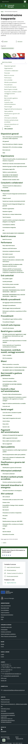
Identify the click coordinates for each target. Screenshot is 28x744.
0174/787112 (8, 669)
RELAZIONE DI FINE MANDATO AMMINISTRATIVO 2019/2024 (10, 176)
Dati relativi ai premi (8, 254)
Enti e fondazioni (5, 610)
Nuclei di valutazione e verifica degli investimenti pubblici (15, 451)
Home (2, 11)
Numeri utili (3, 680)
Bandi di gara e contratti (11, 331)
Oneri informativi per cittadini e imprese (13, 144)
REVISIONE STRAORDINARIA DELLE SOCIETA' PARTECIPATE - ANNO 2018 (14, 295)
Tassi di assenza (7, 217)
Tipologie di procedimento (9, 305)
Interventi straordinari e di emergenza (12, 486)
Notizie (2, 644)
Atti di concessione (7, 358)
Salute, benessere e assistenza (8, 634)
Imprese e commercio (6, 632)
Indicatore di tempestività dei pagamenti (13, 435)
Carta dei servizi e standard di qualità (12, 412)
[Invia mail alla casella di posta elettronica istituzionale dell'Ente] (13, 673)
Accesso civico (6, 502)
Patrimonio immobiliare (8, 378)
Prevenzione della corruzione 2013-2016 (13, 499)
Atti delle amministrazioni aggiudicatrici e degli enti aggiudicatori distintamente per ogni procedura (14, 336)
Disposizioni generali (10, 134)
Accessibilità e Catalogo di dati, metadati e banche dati (13, 506)
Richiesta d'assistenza (6, 722)
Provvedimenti (7, 316)
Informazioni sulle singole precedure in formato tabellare (14, 341)
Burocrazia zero (6, 150)
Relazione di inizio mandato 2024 (11, 179)
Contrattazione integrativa (9, 227)
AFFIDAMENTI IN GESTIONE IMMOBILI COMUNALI (12, 385)
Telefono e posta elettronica (10, 172)
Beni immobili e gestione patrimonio (11, 374)
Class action (6, 424)
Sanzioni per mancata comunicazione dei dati (14, 163)
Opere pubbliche (8, 447)
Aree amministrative (6, 605)
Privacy (4, 518)
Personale (5, 191)
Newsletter (3, 731)
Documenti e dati (5, 608)
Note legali (3, 711)
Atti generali (6, 141)
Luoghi (2, 654)
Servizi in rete (6, 427)
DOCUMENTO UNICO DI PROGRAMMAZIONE (13, 370)
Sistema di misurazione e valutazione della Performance (13, 260)
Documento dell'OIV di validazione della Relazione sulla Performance (12, 265)
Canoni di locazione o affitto (10, 381)
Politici (2, 617)
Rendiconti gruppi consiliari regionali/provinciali (15, 166)
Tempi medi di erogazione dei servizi (12, 418)
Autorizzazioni (4, 629)
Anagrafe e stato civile (6, 627)
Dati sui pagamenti (7, 444)
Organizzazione (7, 156)
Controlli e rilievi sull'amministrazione (10, 390)
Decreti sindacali (7, 531)
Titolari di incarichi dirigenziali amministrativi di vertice (14, 194)
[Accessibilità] (4, 740)
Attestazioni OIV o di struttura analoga (12, 147)
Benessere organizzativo (9, 257)
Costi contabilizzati (7, 415)
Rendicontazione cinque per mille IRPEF (12, 521)
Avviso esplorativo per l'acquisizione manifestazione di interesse (12, 346)
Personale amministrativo (7, 615)
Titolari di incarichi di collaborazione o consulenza (12, 186)
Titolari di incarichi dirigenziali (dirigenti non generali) (14, 205)
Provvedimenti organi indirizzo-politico (12, 319)
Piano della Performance (9, 245)
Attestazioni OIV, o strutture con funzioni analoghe (13, 525)
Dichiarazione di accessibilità (7, 713)
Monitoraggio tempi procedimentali (11, 308)
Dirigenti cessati (7, 198)
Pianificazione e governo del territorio (13, 463)
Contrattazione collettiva (9, 224)
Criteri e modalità (7, 355)
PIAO (4, 153)
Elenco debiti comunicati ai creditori (11, 441)
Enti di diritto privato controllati (11, 284)
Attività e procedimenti (10, 299)
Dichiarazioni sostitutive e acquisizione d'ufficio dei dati (14, 312)
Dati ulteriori (6, 510)
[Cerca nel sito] (23, 6)
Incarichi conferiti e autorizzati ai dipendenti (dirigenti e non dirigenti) (14, 221)
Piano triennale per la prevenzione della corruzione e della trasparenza (12, 137)
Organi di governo (5, 612)
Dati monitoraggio (5, 737)
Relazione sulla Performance (10, 248)
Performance (6, 242)
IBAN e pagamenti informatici (10, 438)
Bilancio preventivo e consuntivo (11, 364)
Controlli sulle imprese (10, 325)
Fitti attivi (5, 515)
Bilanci (4, 361)
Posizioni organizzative (8, 208)
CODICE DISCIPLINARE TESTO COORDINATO (13, 233)
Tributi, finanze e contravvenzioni (8, 636)
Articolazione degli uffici (9, 169)
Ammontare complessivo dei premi (11, 251)
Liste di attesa (6, 421)
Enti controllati (7, 275)
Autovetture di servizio (8, 534)
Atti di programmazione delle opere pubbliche (14, 454)
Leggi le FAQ (4, 717)
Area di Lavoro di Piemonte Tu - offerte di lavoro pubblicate (14, 705)
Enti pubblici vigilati (7, 278)
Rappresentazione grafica (9, 287)
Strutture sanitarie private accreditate (12, 478)
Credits (8, 738)
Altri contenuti (7, 494)
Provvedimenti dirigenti (8, 322)
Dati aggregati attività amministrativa (12, 302)
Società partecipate (7, 281)
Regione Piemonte (5, 1)
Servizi (16, 737)
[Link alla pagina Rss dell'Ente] (2, 729)
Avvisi (2, 646)
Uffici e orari (3, 678)
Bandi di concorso (8, 236)
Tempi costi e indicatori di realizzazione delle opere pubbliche (14, 458)
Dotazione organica (7, 211)
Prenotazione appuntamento (8, 720)
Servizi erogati (7, 409)
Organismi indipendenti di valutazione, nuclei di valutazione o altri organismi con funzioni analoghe (14, 398)
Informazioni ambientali (11, 471)
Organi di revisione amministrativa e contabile (14, 403)
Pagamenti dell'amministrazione (10, 431)
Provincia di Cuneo (5, 702)
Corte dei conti (6, 406)
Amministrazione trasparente (8, 715)
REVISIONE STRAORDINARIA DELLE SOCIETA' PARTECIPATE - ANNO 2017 (14, 291)
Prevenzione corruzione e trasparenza (12, 513)
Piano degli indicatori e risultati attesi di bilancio (15, 367)
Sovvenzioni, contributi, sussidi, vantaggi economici (12, 351)
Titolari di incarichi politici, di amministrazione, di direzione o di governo (15, 160)
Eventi (2, 656)
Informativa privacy (5, 708)
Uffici (2, 619)
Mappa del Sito (19, 738)
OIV (3, 230)
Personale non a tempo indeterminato (12, 214)
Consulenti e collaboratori (12, 183)
